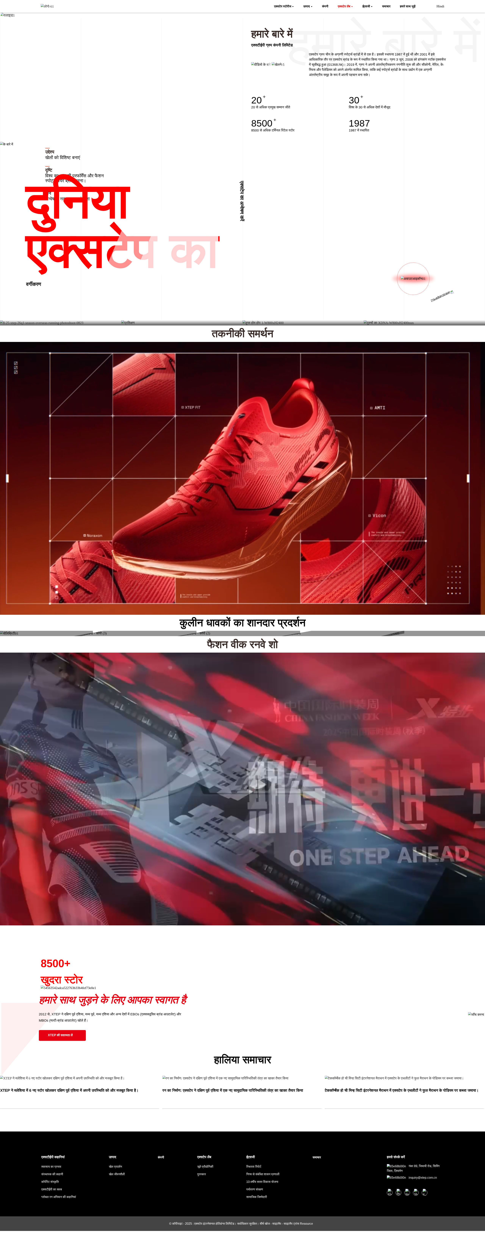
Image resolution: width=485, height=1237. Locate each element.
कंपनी (161, 1157)
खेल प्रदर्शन (115, 1166)
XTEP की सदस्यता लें (60, 1035)
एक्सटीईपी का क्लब (51, 1189)
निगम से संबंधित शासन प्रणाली (262, 1174)
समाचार (317, 1157)
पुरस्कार (201, 1174)
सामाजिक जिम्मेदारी (256, 1197)
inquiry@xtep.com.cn (422, 1177)
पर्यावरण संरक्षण (254, 1189)
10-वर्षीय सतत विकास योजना (262, 1181)
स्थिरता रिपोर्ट (253, 1166)
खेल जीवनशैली (117, 1174)
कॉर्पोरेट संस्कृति (50, 1181)
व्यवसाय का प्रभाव (51, 1166)
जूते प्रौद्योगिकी (205, 1166)
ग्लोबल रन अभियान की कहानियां (58, 1197)
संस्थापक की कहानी (52, 1174)
